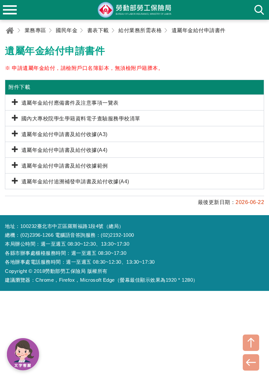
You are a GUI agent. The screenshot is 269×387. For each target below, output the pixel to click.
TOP (251, 343)
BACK (251, 362)
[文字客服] (23, 354)
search (259, 10)
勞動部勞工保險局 (134, 10)
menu (10, 10)
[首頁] (10, 30)
